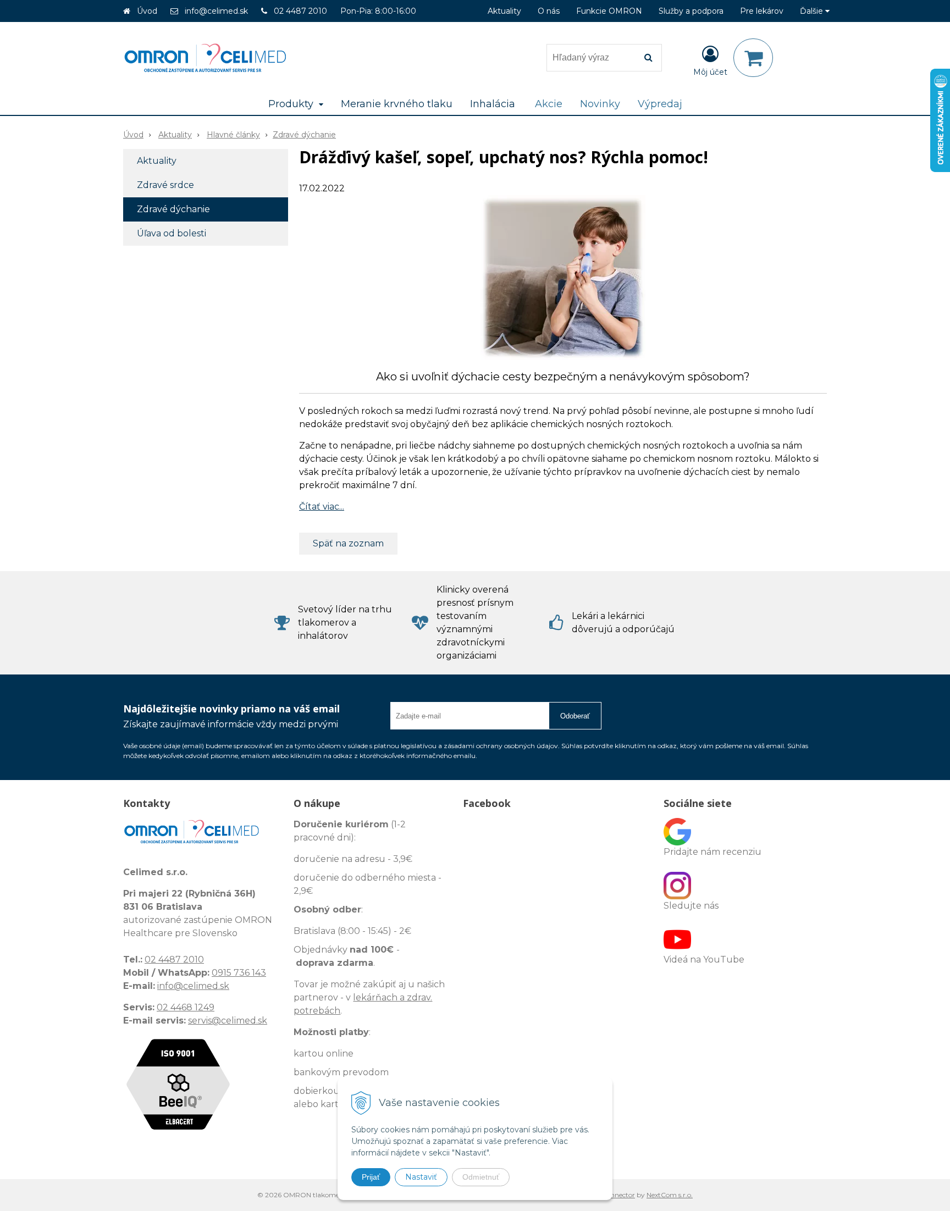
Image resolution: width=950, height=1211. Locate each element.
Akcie (548, 104)
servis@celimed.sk (227, 1020)
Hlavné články (233, 135)
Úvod (147, 11)
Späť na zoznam (348, 543)
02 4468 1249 (185, 1007)
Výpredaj (660, 104)
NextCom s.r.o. (670, 1195)
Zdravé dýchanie (304, 135)
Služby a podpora (691, 11)
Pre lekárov (761, 11)
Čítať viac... (321, 506)
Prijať (371, 1177)
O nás (549, 11)
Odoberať (575, 716)
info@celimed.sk (216, 11)
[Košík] (753, 57)
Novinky (600, 104)
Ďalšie (812, 11)
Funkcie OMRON (609, 11)
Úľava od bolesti (171, 233)
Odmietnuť (480, 1177)
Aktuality (504, 11)
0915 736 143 (239, 972)
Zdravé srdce (165, 185)
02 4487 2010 (300, 11)
